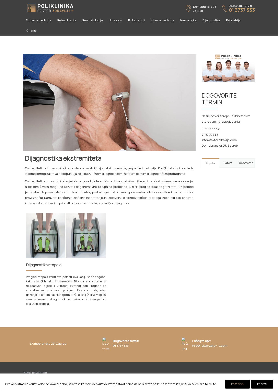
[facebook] (243, 372)
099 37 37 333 (211, 129)
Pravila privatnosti (35, 373)
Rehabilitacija (66, 20)
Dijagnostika (211, 20)
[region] (139, 382)
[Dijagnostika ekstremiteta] (109, 102)
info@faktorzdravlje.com (219, 140)
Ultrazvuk (115, 20)
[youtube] (254, 372)
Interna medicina (162, 20)
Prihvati (262, 384)
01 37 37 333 (210, 134)
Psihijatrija (233, 20)
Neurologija (188, 20)
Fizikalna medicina (38, 20)
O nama (31, 30)
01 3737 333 (242, 10)
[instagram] (248, 372)
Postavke (237, 384)
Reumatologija (92, 20)
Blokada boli (136, 20)
